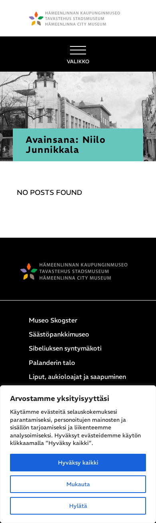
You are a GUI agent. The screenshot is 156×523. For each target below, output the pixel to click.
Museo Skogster (53, 320)
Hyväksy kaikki (78, 462)
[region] (78, 454)
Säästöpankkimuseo (59, 334)
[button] (78, 54)
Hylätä (78, 505)
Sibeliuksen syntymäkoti (65, 348)
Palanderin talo (52, 363)
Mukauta (78, 484)
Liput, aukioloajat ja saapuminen (77, 377)
